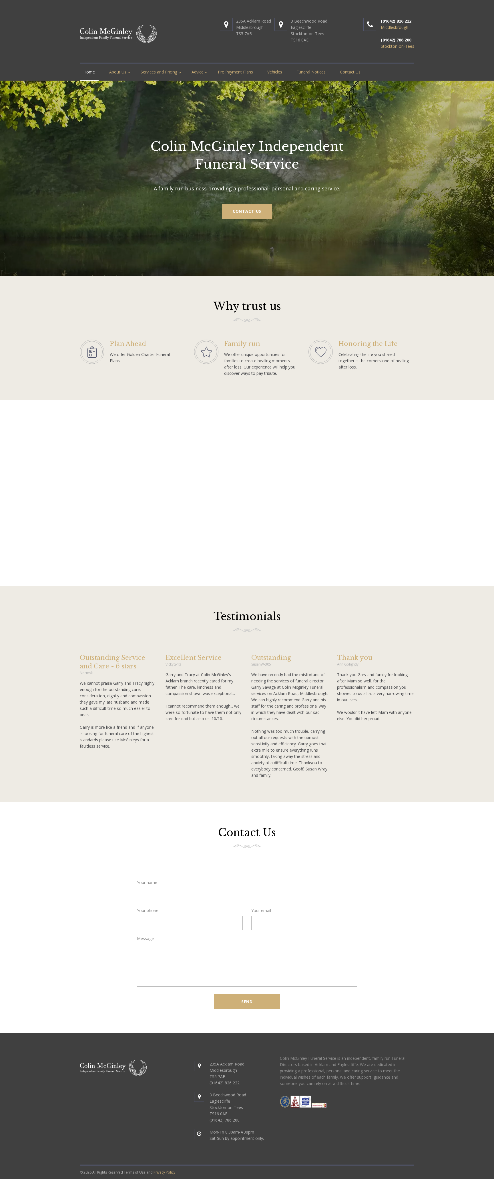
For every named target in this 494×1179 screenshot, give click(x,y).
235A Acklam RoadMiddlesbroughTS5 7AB (253, 27)
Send (247, 1001)
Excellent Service (194, 658)
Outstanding (271, 658)
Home (89, 72)
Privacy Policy (164, 1172)
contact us (247, 211)
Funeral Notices (311, 72)
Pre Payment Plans (235, 72)
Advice (198, 72)
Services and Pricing (159, 72)
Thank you (354, 658)
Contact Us (350, 72)
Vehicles (274, 72)
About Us (117, 72)
